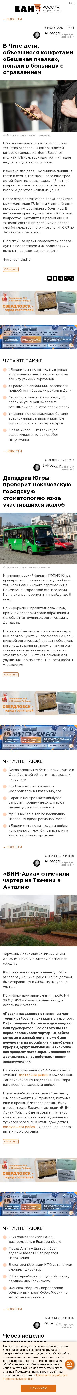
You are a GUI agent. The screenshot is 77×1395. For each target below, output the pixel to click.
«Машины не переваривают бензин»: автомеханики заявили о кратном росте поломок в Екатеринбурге (39, 418)
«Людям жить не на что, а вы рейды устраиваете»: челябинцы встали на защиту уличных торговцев (38, 374)
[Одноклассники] (55, 278)
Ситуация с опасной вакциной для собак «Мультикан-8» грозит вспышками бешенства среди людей (39, 402)
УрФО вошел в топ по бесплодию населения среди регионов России (37, 817)
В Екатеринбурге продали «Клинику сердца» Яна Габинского (39, 1279)
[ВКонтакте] (49, 278)
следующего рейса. (19, 1127)
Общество (10, 269)
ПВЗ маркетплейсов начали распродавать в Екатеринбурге (35, 789)
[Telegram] (60, 278)
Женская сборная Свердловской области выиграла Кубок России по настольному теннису (38, 1293)
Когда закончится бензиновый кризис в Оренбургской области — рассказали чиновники (41, 775)
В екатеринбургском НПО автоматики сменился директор (40, 1267)
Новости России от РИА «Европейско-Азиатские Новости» (28, 9)
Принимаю (38, 1388)
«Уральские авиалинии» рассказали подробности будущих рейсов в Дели (40, 388)
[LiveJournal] (71, 278)
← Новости (12, 19)
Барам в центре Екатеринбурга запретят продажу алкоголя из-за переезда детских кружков (36, 803)
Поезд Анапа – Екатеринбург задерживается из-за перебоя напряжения (33, 435)
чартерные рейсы (33, 1075)
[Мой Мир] (66, 278)
